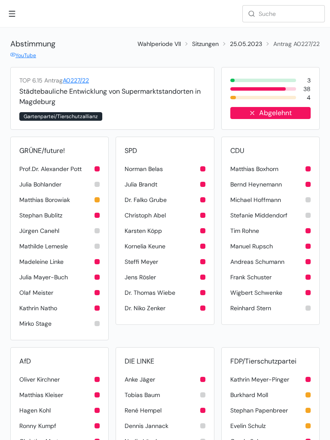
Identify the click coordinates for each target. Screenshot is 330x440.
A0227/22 (76, 80)
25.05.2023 (246, 44)
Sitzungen (205, 44)
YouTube (25, 55)
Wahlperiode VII (159, 44)
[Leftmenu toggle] (12, 14)
